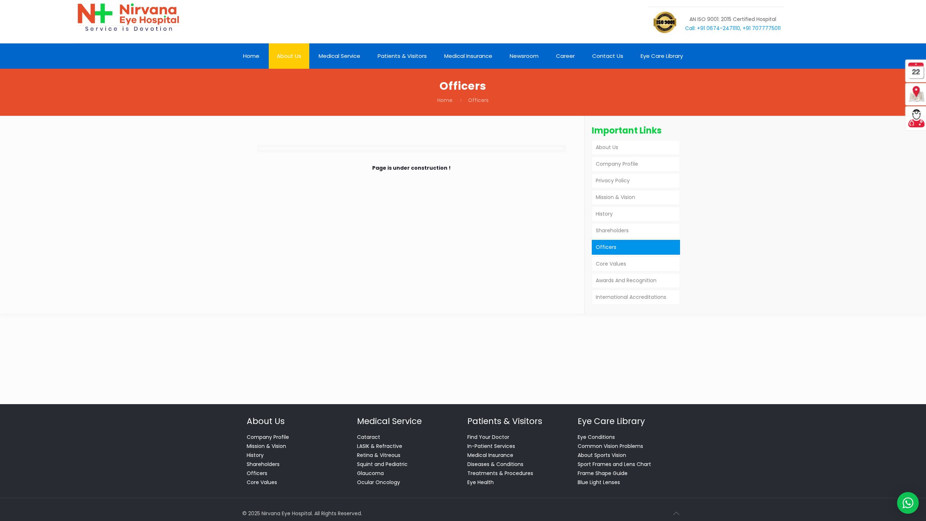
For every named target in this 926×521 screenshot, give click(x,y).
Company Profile (617, 164)
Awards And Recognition (626, 280)
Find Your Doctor (488, 437)
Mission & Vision (615, 197)
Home (445, 100)
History (604, 213)
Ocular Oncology (378, 482)
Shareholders (612, 230)
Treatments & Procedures (500, 473)
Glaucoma (370, 473)
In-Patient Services (491, 446)
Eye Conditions (596, 437)
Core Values (611, 263)
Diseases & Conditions (495, 464)
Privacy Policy (613, 180)
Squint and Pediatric (382, 464)
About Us (607, 147)
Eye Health (480, 482)
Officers (606, 247)
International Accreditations (631, 297)
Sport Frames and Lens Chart (614, 464)
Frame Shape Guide (603, 473)
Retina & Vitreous (378, 455)
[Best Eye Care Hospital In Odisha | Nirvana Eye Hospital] (128, 17)
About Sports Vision (602, 455)
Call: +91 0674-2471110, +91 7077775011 (733, 28)
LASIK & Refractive (379, 446)
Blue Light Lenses (599, 482)
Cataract (368, 437)
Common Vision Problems (610, 446)
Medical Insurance (490, 455)
